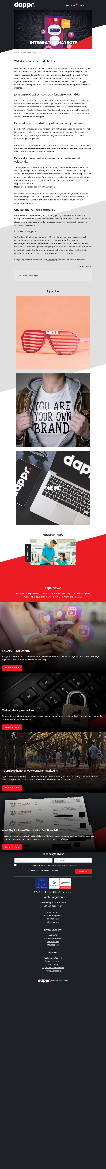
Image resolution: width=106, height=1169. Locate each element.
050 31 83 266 (53, 942)
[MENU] (89, 5)
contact (51, 260)
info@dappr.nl (53, 922)
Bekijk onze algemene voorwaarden (44, 870)
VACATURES (71, 5)
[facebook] (44, 980)
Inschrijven (83, 872)
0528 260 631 (53, 919)
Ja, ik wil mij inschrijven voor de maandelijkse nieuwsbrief (54, 865)
